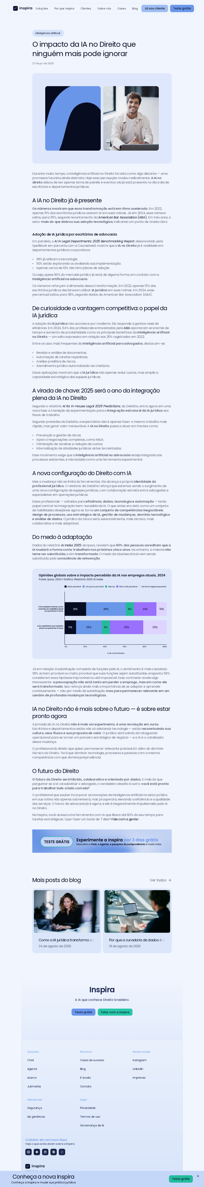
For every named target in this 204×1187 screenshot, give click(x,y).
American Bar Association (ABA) (122, 217)
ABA (127, 328)
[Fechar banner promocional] (198, 1176)
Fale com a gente (124, 819)
